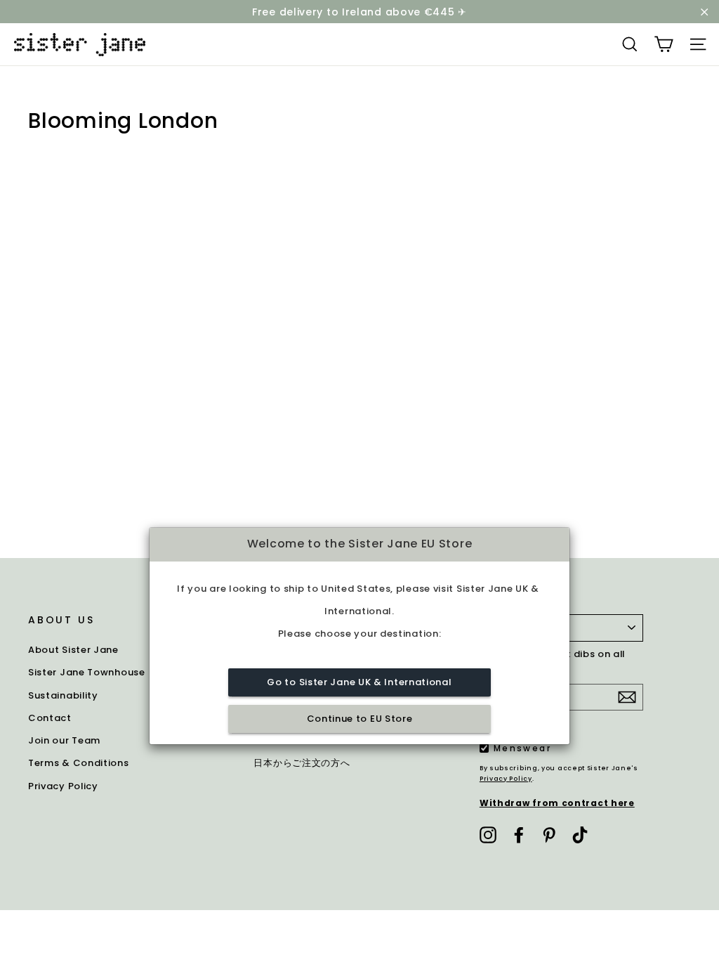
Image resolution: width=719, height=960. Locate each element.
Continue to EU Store (360, 718)
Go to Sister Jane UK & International (359, 682)
